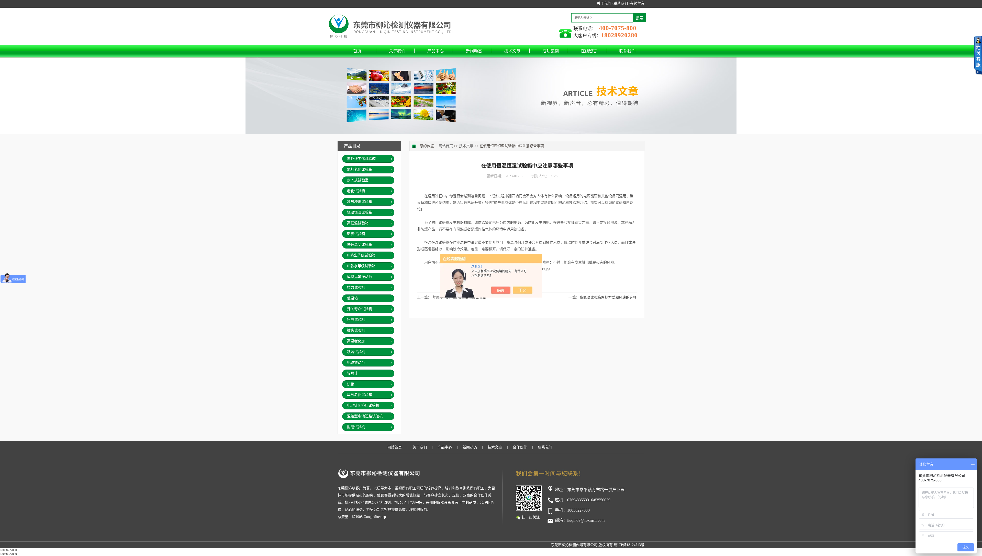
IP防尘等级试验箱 (361, 255)
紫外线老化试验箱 (361, 159)
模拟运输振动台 (359, 277)
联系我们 (627, 51)
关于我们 (397, 51)
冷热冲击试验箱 (359, 202)
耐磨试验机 (356, 427)
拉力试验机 (356, 287)
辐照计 (352, 373)
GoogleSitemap (375, 517)
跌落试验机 (356, 352)
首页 (357, 51)
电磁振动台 (356, 362)
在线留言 (637, 3)
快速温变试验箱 (359, 244)
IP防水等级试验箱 (361, 266)
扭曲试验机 (356, 320)
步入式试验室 (358, 180)
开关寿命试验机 (359, 309)
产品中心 (435, 51)
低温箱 (352, 298)
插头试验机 (356, 330)
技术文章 (512, 51)
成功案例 (550, 51)
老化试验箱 (356, 191)
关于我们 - (605, 3)
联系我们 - (621, 3)
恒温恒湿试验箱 (359, 212)
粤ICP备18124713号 (629, 545)
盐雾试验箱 (356, 234)
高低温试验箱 (358, 223)
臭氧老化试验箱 (359, 395)
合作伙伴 (520, 447)
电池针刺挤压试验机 (363, 405)
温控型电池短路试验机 (365, 416)
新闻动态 (474, 51)
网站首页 (446, 146)
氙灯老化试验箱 (359, 169)
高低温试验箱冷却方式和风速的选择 (608, 297)
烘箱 (350, 384)
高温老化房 (356, 341)
